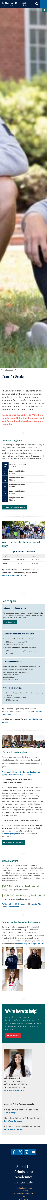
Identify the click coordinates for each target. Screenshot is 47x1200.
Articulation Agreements (20, 775)
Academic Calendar (23, 1188)
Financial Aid (35, 904)
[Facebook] (14, 1152)
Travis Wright (10, 1113)
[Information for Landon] (34, 958)
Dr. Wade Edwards (13, 1121)
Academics (23, 1177)
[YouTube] (33, 1152)
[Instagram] (27, 1152)
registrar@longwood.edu (13, 834)
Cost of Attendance (10, 907)
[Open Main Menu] (43, 4)
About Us (23, 1166)
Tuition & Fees (8, 904)
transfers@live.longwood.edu (30, 944)
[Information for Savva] (12, 958)
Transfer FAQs (14, 1035)
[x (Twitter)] (20, 1152)
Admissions (9, 370)
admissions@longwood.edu (14, 575)
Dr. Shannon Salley (13, 1129)
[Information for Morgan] (12, 980)
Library (24, 1196)
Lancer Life (23, 1182)
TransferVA (6, 772)
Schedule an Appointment (14, 842)
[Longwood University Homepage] (14, 4)
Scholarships (22, 904)
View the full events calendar (15, 507)
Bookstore (23, 1191)
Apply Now (11, 622)
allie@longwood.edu (14, 1090)
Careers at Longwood (23, 1194)
